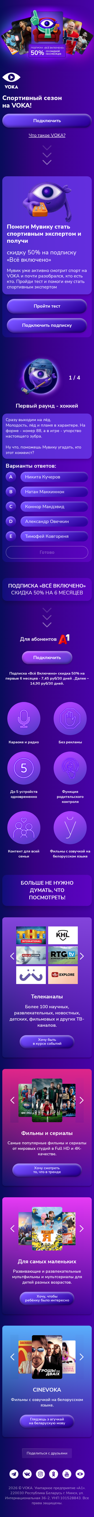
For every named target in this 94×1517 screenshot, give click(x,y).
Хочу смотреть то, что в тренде (47, 1170)
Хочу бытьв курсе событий (47, 1041)
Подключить (47, 121)
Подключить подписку (47, 325)
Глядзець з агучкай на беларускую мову (47, 1421)
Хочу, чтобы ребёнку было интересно (47, 1298)
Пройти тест (47, 306)
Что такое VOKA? (47, 135)
